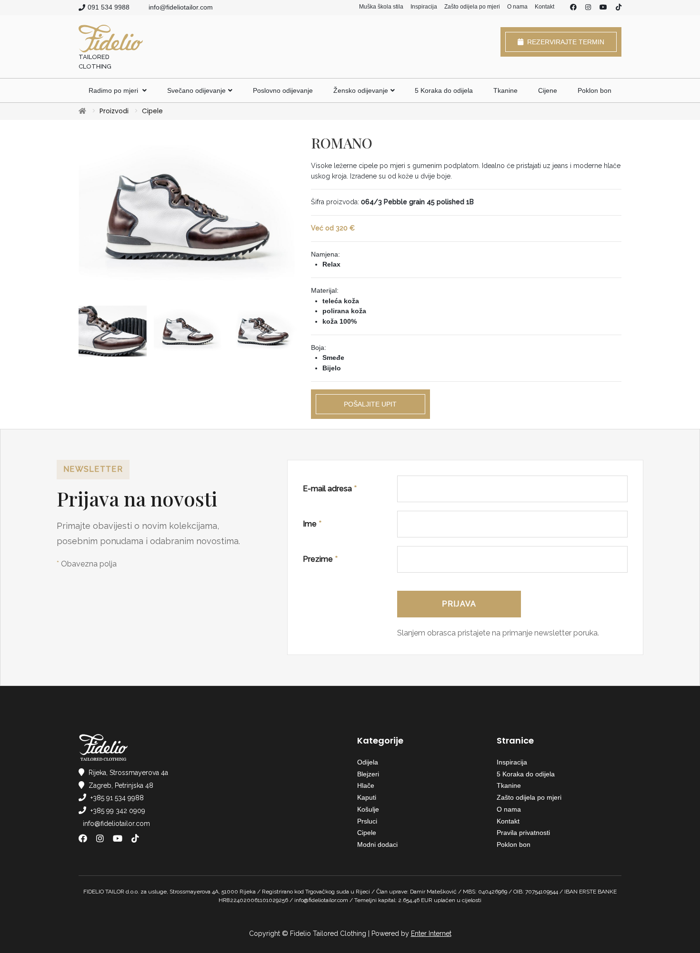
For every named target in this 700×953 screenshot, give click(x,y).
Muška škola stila (381, 6)
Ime (312, 523)
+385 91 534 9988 (117, 798)
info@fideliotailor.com (181, 7)
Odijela (367, 762)
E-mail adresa (330, 488)
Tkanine (505, 90)
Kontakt (544, 6)
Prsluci (367, 821)
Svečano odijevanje (196, 90)
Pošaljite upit (370, 404)
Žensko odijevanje (360, 90)
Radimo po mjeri (114, 90)
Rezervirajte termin (563, 42)
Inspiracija (423, 6)
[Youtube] (603, 7)
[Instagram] (588, 7)
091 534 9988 (109, 7)
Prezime (320, 559)
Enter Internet (431, 933)
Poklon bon (594, 90)
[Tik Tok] (618, 7)
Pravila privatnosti (523, 832)
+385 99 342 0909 (117, 810)
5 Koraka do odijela (444, 90)
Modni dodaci (377, 844)
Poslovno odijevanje (283, 90)
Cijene (547, 90)
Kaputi (366, 797)
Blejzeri (368, 774)
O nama (517, 6)
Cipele (152, 111)
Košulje (368, 809)
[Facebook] (573, 7)
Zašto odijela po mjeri (472, 6)
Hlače (365, 785)
